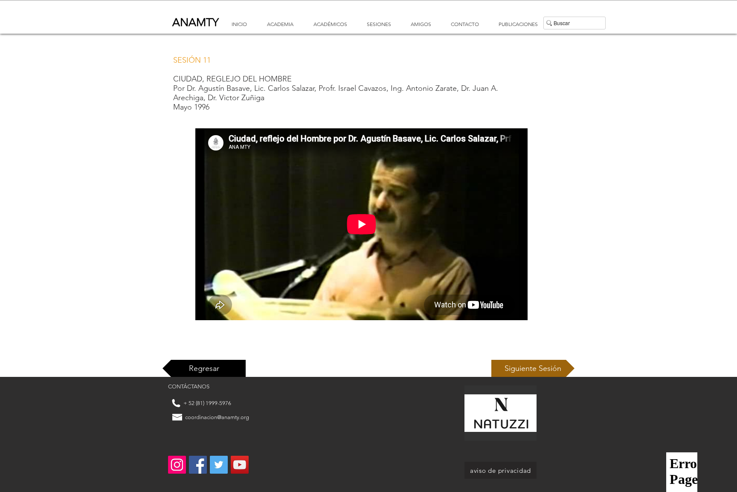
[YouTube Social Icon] (240, 465)
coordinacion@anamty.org (217, 417)
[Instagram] (177, 465)
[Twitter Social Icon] (219, 465)
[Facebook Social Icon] (198, 465)
